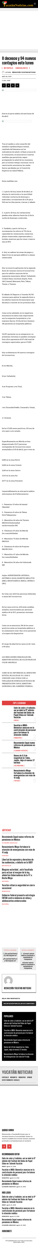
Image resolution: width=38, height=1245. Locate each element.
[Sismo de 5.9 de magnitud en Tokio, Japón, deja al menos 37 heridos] (7, 759)
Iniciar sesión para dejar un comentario (19, 1003)
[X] (8, 85)
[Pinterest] (13, 85)
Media (16, 720)
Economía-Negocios (20, 750)
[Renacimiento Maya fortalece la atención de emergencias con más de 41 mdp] (7, 774)
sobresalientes (21, 68)
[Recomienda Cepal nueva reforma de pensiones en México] (7, 746)
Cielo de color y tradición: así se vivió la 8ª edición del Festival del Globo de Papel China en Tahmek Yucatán (24, 713)
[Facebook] (4, 85)
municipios (17, 738)
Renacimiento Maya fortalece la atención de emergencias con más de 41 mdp (24, 774)
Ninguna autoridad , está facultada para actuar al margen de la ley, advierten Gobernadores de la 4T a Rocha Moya (17, 873)
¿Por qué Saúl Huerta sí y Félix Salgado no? (10, 960)
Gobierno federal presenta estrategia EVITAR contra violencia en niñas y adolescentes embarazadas (18, 898)
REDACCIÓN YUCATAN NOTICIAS (23, 72)
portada (16, 781)
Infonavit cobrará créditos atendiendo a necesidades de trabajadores (28, 965)
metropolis (6, 865)
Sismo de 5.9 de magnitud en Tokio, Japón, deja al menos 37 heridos (24, 759)
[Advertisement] (19, 30)
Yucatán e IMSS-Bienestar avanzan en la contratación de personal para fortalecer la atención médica (25, 730)
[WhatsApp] (17, 85)
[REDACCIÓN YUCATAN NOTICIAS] (3, 72)
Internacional (19, 765)
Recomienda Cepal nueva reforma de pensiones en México (24, 745)
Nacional (5, 881)
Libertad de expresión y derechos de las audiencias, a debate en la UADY (18, 861)
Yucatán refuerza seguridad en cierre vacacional (18, 886)
